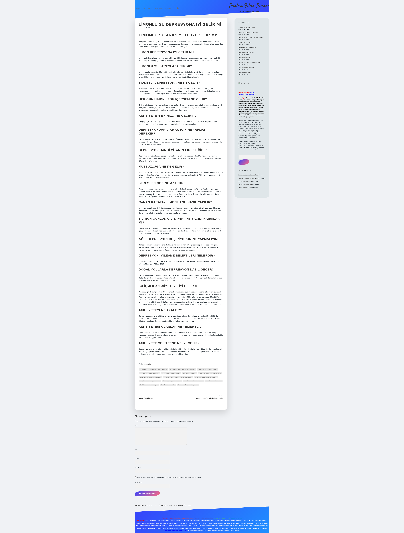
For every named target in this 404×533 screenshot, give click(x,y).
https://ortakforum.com (144, 505)
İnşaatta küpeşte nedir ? (245, 42)
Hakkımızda (167, 8)
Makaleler (148, 364)
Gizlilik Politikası (148, 8)
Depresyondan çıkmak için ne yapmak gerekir (178, 377)
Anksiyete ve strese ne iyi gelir (207, 369)
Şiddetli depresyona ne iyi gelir (149, 385)
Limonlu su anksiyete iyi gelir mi (193, 381)
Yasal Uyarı (158, 8)
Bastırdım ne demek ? (245, 72)
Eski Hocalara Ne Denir (245, 181)
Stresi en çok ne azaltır (168, 385)
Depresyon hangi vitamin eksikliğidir (150, 377)
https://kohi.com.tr (161, 505)
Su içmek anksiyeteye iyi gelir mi (187, 385)
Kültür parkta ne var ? (245, 57)
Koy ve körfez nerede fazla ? (247, 67)
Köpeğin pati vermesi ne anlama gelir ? (250, 62)
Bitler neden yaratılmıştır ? (246, 52)
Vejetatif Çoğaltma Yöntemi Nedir (248, 175)
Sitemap (187, 505)
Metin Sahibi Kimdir (147, 398)
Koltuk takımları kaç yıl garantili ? (248, 32)
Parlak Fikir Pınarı (249, 6)
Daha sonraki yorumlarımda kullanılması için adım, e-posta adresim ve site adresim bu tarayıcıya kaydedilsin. (169, 477)
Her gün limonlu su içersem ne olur (150, 381)
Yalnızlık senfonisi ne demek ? (247, 27)
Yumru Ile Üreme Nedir (245, 187)
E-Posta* (137, 458)
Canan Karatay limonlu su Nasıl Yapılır (210, 373)
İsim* (136, 449)
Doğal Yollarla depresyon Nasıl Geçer (206, 377)
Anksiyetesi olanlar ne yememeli (149, 373)
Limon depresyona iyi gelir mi (171, 381)
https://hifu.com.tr (176, 505)
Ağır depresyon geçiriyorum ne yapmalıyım (182, 369)
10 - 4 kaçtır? (139, 482)
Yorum (136, 426)
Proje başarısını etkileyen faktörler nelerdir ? (251, 37)
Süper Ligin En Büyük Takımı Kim (209, 398)
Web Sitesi (138, 467)
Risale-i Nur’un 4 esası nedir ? (247, 47)
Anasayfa (137, 8)
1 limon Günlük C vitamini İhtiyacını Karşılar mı (153, 369)
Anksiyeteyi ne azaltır (189, 373)
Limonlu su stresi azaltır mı (213, 381)
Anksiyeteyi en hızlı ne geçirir (170, 373)
